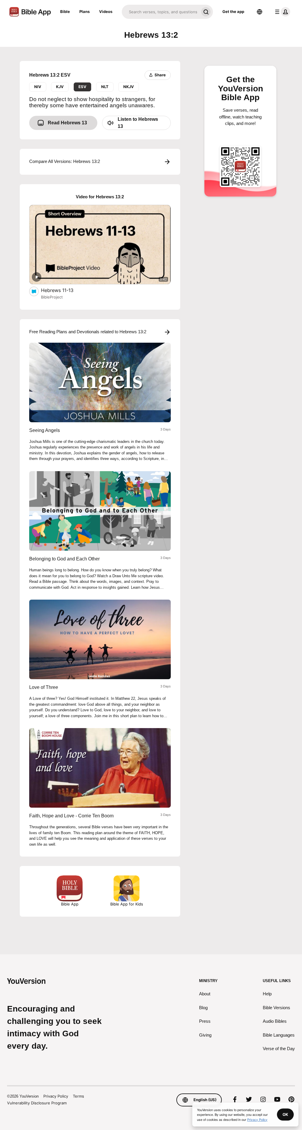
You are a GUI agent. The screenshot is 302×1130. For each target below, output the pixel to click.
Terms (78, 1096)
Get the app (233, 11)
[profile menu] (281, 12)
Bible (65, 11)
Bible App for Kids (126, 904)
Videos (105, 11)
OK (285, 1114)
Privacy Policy (55, 1096)
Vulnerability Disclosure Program (37, 1103)
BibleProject (52, 297)
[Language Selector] (259, 12)
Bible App (69, 904)
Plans (84, 11)
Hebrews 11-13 (63, 290)
